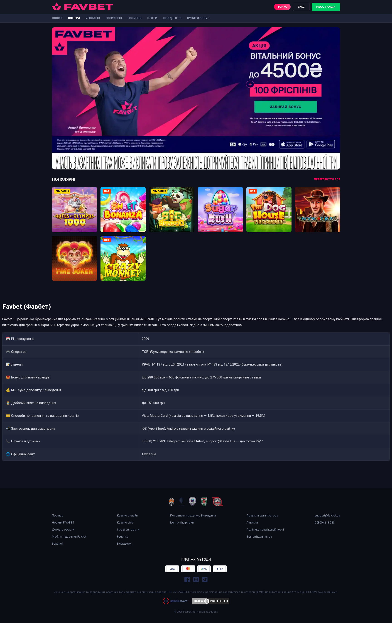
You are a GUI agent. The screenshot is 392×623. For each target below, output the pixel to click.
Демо (74, 216)
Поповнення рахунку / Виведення (193, 515)
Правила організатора (262, 515)
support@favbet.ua (327, 515)
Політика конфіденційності (265, 529)
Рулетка (122, 536)
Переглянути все (327, 179)
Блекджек (124, 543)
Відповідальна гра (259, 536)
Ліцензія (252, 522)
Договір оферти (63, 529)
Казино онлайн (127, 515)
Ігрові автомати (128, 529)
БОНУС (282, 6)
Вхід (301, 6)
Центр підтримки (182, 522)
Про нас (57, 515)
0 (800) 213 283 (325, 522)
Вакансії (57, 543)
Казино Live (125, 522)
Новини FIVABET (63, 522)
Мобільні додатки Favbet (69, 536)
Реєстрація (326, 6)
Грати (75, 206)
